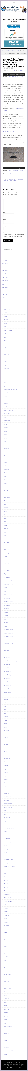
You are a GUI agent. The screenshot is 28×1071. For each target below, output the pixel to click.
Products (6, 392)
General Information (9, 828)
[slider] (22, 74)
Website (5, 226)
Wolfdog (6, 351)
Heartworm (6, 368)
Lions (5, 877)
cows (5, 521)
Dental (5, 396)
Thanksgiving (7, 497)
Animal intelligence (8, 675)
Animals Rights (7, 688)
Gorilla (5, 835)
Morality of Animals (8, 897)
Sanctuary (6, 981)
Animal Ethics (7, 668)
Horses (5, 852)
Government (7, 838)
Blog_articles (7, 574)
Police (5, 424)
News (5, 904)
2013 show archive (8, 633)
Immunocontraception (9, 866)
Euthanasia (6, 793)
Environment (7, 789)
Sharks (5, 991)
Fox (5, 379)
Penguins (6, 922)
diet (5, 762)
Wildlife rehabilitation (9, 1051)
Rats (5, 441)
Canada (6, 737)
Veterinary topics (13, 180)
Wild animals (7, 1047)
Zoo (5, 1058)
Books (5, 720)
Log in (19, 1067)
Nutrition (6, 908)
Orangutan (6, 915)
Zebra (5, 312)
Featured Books (8, 807)
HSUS (5, 856)
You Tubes (6, 354)
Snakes (5, 487)
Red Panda (6, 448)
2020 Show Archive (8, 581)
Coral (5, 417)
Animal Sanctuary (8, 682)
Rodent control (7, 974)
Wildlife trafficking (8, 410)
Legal (5, 873)
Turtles (5, 1019)
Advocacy (6, 553)
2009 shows (7, 309)
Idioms (5, 340)
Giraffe (5, 831)
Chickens (6, 744)
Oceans (6, 911)
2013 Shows (5, 291)
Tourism (6, 507)
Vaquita (5, 361)
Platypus (6, 427)
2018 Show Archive (8, 587)
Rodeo (5, 977)
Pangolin (6, 459)
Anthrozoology (7, 692)
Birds (5, 709)
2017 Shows (5, 277)
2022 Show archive (8, 567)
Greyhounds (7, 372)
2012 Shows (5, 294)
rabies (5, 438)
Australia (6, 699)
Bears (5, 702)
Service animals (7, 988)
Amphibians (7, 650)
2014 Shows (5, 287)
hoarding (6, 849)
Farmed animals (8, 803)
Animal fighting (7, 671)
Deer (5, 399)
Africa (5, 647)
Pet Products (7, 925)
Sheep (5, 476)
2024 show (6, 560)
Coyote (5, 406)
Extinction (6, 800)
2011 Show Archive (8, 640)
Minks (5, 504)
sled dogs (6, 998)
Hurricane (6, 344)
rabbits (5, 431)
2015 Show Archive (13, 179)
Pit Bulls (6, 932)
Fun (5, 375)
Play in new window (13, 76)
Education (6, 779)
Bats (5, 535)
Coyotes (6, 403)
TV (4, 514)
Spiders (5, 1002)
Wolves (5, 1054)
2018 (5, 591)
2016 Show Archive (8, 601)
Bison (5, 713)
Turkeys (6, 1016)
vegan (5, 1023)
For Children (7, 817)
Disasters (6, 765)
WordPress (15, 1067)
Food (5, 814)
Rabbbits (6, 957)
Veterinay (16, 182)
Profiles (5, 525)
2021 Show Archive (8, 570)
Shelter (5, 480)
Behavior (6, 612)
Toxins (5, 511)
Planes (5, 434)
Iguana (5, 337)
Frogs (5, 821)
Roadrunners (7, 971)
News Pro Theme (16, 1065)
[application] (14, 74)
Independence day (8, 330)
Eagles (5, 776)
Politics (5, 939)
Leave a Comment (21, 70)
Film (5, 810)
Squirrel (5, 493)
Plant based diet (8, 936)
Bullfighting (6, 730)
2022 (5, 532)
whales (5, 1044)
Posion (5, 943)
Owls (5, 466)
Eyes (5, 386)
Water (5, 1040)
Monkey (6, 500)
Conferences (7, 758)
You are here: (5, 50)
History (5, 845)
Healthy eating (7, 842)
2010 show (6, 358)
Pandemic (6, 462)
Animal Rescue (7, 678)
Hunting (6, 863)
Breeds (5, 727)
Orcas (5, 918)
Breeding (6, 723)
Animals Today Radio (14, 11)
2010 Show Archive (8, 643)
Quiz (5, 953)
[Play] (5, 74)
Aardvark (6, 556)
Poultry (5, 946)
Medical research (8, 883)
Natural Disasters (8, 901)
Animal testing (7, 539)
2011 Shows (5, 297)
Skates (5, 995)
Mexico (5, 890)
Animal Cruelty (7, 664)
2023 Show (6, 563)
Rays (5, 960)
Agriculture (6, 549)
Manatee (6, 473)
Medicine (6, 887)
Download (21, 76)
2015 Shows (5, 284)
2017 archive (7, 598)
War (5, 1037)
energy (5, 786)
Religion (6, 964)
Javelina (6, 319)
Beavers (6, 615)
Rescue (5, 455)
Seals (5, 984)
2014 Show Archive (8, 629)
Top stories (6, 1009)
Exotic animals (7, 796)
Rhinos (5, 967)
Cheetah (6, 528)
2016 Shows (5, 280)
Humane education (8, 859)
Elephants (6, 782)
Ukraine (5, 518)
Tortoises (6, 1012)
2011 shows (6, 608)
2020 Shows (5, 267)
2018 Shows (5, 274)
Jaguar (5, 323)
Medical (6, 880)
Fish (5, 382)
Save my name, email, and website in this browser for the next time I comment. (13, 235)
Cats (5, 741)
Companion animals (9, 755)
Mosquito (6, 490)
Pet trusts (6, 445)
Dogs (18, 179)
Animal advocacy (8, 657)
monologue (7, 894)
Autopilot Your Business (19, 1064)
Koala (5, 316)
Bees (5, 706)
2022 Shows (5, 260)
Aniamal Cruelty (8, 654)
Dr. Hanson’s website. (8, 131)
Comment (6, 198)
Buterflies (6, 622)
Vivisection (6, 1033)
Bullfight (6, 626)
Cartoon (6, 619)
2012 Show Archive (8, 636)
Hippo (5, 365)
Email (5, 219)
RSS (10, 80)
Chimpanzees (7, 748)
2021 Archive (7, 577)
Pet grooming (7, 452)
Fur (4, 824)
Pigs (5, 929)
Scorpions (6, 469)
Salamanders (7, 420)
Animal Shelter (7, 685)
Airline (5, 546)
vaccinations (7, 413)
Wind (5, 333)
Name (5, 212)
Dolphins (6, 772)
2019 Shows (5, 270)
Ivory (5, 326)
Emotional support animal (10, 389)
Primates (6, 950)
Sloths (5, 483)
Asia (5, 695)
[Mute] (19, 74)
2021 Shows (5, 263)
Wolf (5, 347)
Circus (5, 751)
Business (6, 734)
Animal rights (7, 542)
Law (13, 182)
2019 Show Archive (8, 584)
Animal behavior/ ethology (10, 661)
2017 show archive (8, 594)
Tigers (5, 1005)
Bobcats (6, 716)
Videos (5, 1030)
